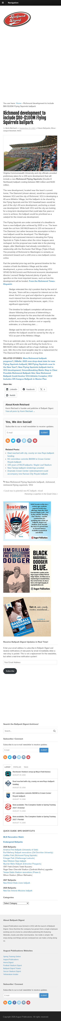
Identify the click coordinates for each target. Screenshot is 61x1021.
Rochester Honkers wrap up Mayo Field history (32, 772)
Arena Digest (8, 963)
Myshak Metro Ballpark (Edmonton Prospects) (22, 863)
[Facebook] (18, 441)
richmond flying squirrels (15, 485)
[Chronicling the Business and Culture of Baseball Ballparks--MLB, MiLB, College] (17, 26)
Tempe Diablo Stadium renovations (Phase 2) (21, 872)
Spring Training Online (12, 957)
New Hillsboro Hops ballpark (14, 861)
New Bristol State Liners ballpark (16, 882)
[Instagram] (29, 441)
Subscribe (10, 671)
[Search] (54, 731)
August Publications (11, 960)
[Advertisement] (30, 62)
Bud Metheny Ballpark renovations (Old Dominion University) (28, 852)
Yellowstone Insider (10, 974)
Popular (17, 767)
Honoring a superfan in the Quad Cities (41, 494)
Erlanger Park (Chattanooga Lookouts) (19, 858)
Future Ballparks (44, 128)
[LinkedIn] (24, 441)
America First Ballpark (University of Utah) (20, 849)
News (19, 131)
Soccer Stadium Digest (12, 971)
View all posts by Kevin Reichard (20, 411)
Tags (26, 767)
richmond (50, 482)
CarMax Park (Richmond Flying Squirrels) (20, 855)
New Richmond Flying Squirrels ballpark (25, 482)
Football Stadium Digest (12, 965)
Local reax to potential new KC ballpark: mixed (23, 491)
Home (18, 103)
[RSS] (8, 441)
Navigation (13, 3)
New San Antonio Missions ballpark (17, 890)
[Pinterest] (35, 441)
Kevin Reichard (11, 128)
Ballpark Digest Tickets (12, 968)
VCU (31, 485)
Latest (7, 767)
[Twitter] (13, 441)
